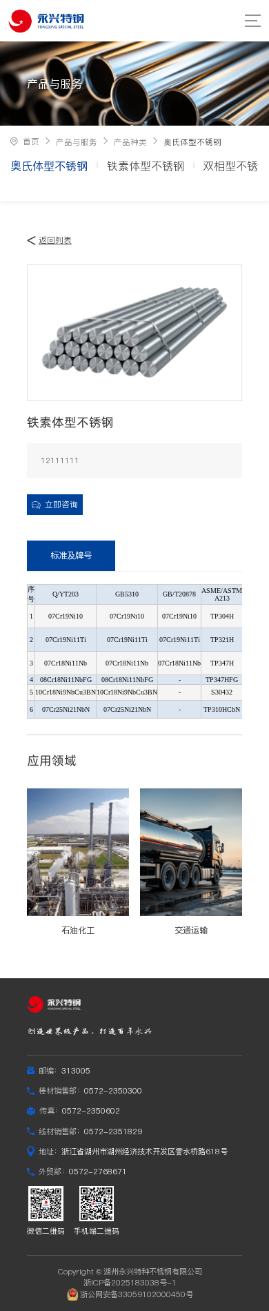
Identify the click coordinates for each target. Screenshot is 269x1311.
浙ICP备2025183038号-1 (130, 1282)
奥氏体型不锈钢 (192, 142)
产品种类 (130, 142)
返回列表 (55, 240)
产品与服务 (76, 142)
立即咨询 (61, 504)
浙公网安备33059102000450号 (136, 1294)
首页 (31, 141)
